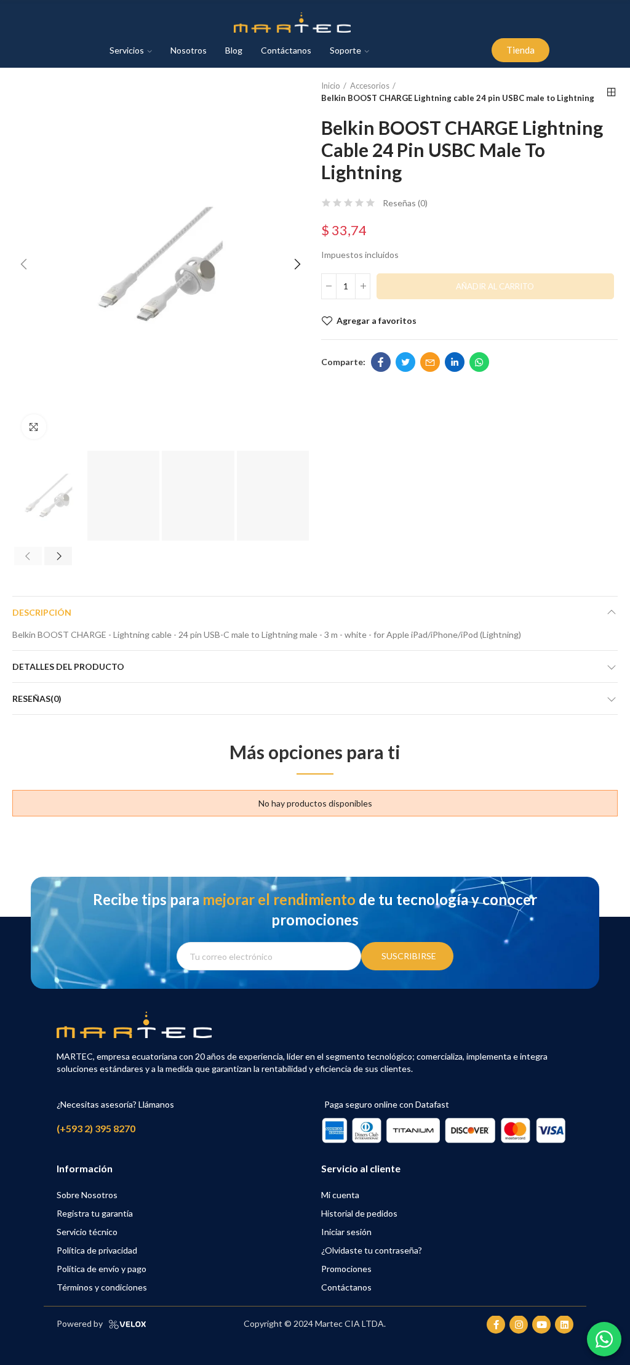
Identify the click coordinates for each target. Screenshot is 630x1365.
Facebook (381, 362)
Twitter (405, 362)
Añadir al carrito (495, 286)
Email (430, 362)
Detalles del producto (68, 666)
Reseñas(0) (37, 698)
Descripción (41, 612)
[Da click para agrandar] (34, 426)
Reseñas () (405, 203)
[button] (520, 50)
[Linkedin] (564, 1324)
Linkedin (455, 362)
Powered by (80, 1323)
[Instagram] (518, 1324)
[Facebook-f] (496, 1324)
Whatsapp (479, 362)
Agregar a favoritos (377, 320)
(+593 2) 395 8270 (96, 1128)
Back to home (611, 92)
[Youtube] (541, 1324)
